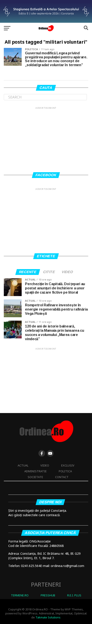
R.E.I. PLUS (74, 595)
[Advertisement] (46, 138)
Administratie (35, 471)
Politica (65, 471)
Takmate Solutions (48, 617)
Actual (23, 465)
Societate (35, 477)
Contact (62, 477)
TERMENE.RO (20, 595)
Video (44, 465)
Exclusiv (67, 465)
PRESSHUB (48, 595)
